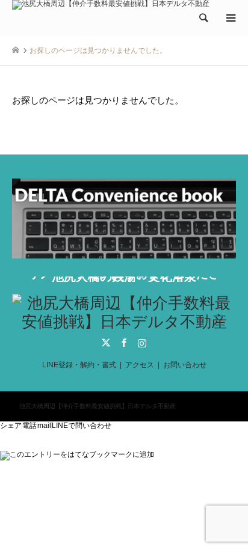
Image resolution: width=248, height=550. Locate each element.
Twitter (106, 342)
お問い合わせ (184, 365)
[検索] (203, 18)
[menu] (230, 18)
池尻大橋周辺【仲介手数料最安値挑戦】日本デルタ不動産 (97, 406)
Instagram (142, 342)
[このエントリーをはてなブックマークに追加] (77, 454)
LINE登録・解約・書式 (79, 365)
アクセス (139, 365)
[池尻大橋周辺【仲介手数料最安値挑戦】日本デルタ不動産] (110, 8)
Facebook (124, 342)
